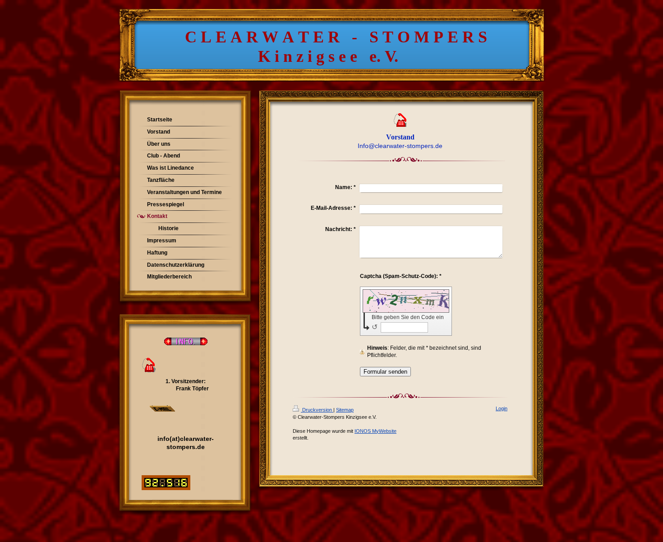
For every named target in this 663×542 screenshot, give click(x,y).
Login (501, 408)
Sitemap (345, 409)
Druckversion (317, 409)
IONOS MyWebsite (375, 431)
